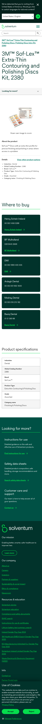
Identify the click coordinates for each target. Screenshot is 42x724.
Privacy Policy (8, 705)
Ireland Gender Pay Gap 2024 (14, 632)
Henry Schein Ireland (13, 229)
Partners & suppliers (10, 579)
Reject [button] (31, 711)
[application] (21, 117)
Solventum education (10, 609)
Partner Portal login (9, 680)
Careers (5, 570)
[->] (38, 16)
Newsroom (6, 593)
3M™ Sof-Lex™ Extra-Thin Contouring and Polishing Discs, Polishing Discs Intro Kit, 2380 (19, 43)
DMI (6, 271)
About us (5, 566)
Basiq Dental (10, 325)
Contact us (6, 676)
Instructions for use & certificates (15, 623)
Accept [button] (11, 711)
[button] (12, 718)
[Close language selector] (37, 5)
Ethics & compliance (10, 588)
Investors (5, 575)
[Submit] (38, 33)
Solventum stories (9, 605)
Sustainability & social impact (13, 584)
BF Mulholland (11, 250)
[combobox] (21, 33)
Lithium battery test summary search (16, 628)
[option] (21, 119)
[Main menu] (38, 26)
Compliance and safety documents (16, 614)
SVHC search (7, 618)
